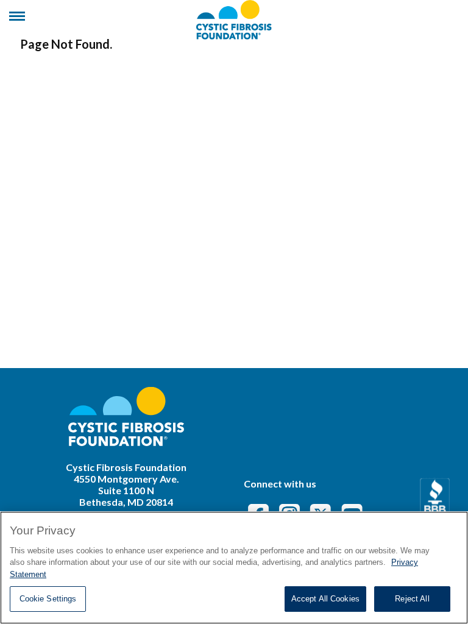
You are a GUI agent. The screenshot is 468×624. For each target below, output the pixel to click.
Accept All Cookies (325, 598)
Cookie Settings (48, 598)
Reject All (412, 598)
